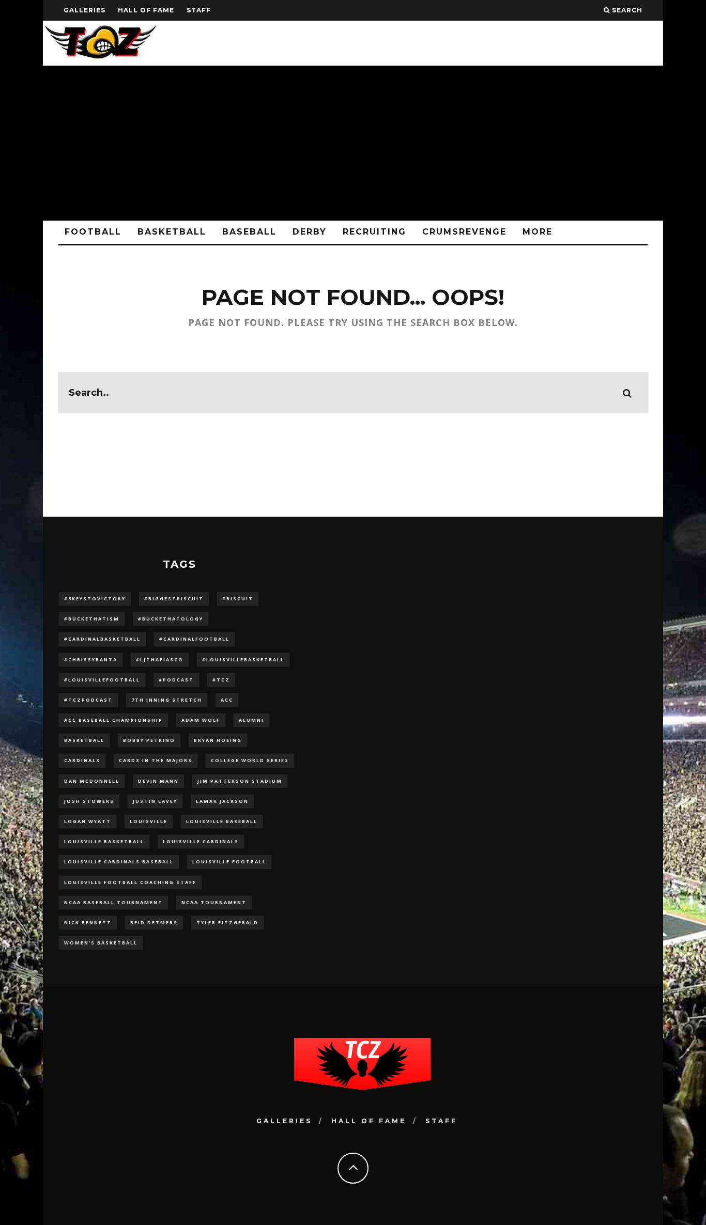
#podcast (176, 679)
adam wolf (200, 720)
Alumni (251, 720)
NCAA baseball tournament (113, 902)
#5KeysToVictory (95, 598)
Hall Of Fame (146, 10)
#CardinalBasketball (102, 638)
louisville (148, 821)
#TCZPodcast (88, 699)
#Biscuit (237, 598)
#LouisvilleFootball (102, 679)
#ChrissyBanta (90, 659)
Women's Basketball (100, 942)
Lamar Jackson (222, 801)
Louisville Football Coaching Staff (130, 882)
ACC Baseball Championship (113, 720)
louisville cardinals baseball (119, 861)
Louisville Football (229, 861)
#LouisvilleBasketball (243, 659)
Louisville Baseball (221, 821)
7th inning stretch (166, 699)
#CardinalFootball (194, 638)
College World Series (250, 760)
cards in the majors (155, 760)
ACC (227, 699)
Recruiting (374, 232)
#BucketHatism (91, 618)
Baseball (249, 232)
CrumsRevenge (464, 232)
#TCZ (221, 679)
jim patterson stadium (239, 781)
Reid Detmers (154, 922)
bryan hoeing (218, 740)
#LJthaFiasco (159, 659)
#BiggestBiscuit (174, 598)
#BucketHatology (170, 618)
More (537, 232)
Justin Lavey (155, 801)
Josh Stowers (89, 801)
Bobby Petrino (149, 740)
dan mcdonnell (91, 781)
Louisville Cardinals (201, 841)
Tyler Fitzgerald (227, 922)
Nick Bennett (88, 922)
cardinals (82, 760)
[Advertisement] (353, 143)
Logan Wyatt (87, 821)
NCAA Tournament (214, 902)
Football (93, 232)
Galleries (84, 10)
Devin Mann (158, 781)
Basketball (171, 232)
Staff (199, 10)
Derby (310, 232)
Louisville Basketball (104, 841)
